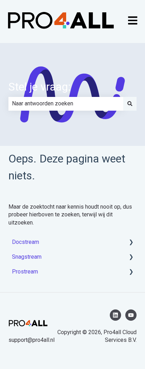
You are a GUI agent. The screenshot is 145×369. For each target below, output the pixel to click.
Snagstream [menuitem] (27, 256)
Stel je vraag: (39, 86)
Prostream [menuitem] (25, 271)
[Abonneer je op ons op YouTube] (131, 315)
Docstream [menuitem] (25, 242)
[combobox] (65, 103)
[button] (131, 242)
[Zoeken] (130, 103)
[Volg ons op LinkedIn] (115, 315)
